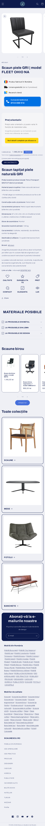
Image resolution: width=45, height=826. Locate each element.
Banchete (21, 725)
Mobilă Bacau (16, 665)
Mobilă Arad (28, 662)
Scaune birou (20, 702)
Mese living (18, 714)
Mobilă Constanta (21, 653)
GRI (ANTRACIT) (10, 162)
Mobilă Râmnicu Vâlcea (20, 670)
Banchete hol (9, 722)
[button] (2, 4)
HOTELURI (8, 793)
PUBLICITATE (18, 682)
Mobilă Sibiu (28, 665)
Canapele (8, 731)
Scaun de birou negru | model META (9, 375)
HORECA (8, 682)
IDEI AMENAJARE (11, 749)
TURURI (7, 797)
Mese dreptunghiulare (20, 717)
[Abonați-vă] (36, 635)
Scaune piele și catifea (22, 708)
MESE (7, 509)
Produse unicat (17, 705)
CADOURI (28, 679)
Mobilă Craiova (32, 656)
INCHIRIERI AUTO (11, 783)
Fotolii (33, 728)
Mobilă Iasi (9, 653)
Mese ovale (27, 720)
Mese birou (28, 714)
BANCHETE (10, 606)
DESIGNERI (18, 679)
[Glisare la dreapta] (27, 57)
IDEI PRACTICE (22, 676)
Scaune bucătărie (19, 697)
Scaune (7, 697)
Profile (6, 807)
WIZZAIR (7, 802)
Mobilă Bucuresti (11, 650)
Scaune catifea (16, 711)
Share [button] (6, 298)
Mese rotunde (15, 720)
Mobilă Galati (10, 659)
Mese (26, 711)
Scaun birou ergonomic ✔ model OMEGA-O (29, 383)
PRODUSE (9, 679)
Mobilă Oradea (22, 659)
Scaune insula (21, 699)
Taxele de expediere (15, 155)
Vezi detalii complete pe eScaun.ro (21, 140)
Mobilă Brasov (19, 656)
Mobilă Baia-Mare (23, 668)
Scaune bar (9, 699)
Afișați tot (22, 403)
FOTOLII (8, 557)
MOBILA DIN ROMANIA (23, 673)
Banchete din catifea (21, 728)
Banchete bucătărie (24, 722)
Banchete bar (9, 725)
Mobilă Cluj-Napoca (27, 650)
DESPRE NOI (25, 270)
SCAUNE (8, 460)
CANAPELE (9, 685)
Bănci (35, 720)
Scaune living (33, 697)
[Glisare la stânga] (17, 57)
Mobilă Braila (16, 662)
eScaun (11, 245)
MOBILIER (34, 676)
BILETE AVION (9, 788)
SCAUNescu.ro (19, 825)
